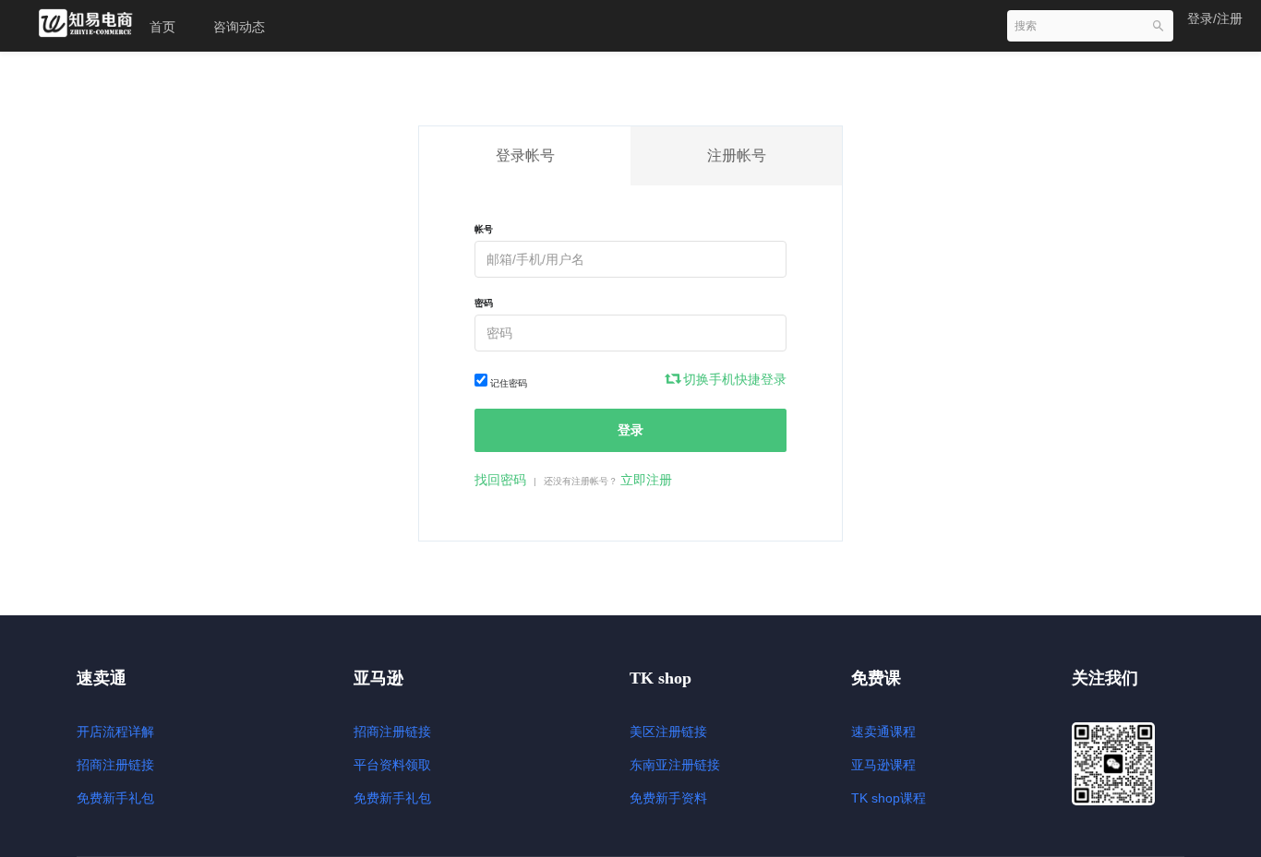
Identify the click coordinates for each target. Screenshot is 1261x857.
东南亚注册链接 (675, 764)
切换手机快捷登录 (733, 379)
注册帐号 (736, 155)
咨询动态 (239, 26)
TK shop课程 (888, 798)
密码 (483, 303)
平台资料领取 (392, 764)
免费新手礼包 (115, 798)
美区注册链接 (668, 731)
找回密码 (500, 479)
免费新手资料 (668, 798)
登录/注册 (1215, 18)
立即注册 (646, 479)
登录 (630, 430)
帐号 (483, 229)
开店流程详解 (115, 731)
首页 (162, 26)
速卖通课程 (883, 731)
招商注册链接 (115, 764)
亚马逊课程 (883, 764)
